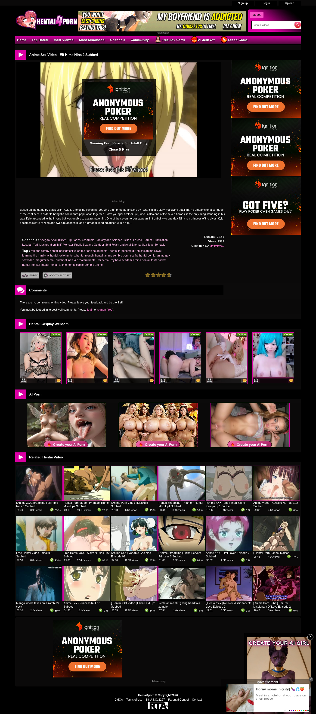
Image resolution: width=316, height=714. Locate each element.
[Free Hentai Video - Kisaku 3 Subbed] (39, 549)
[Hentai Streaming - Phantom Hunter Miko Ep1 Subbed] (181, 499)
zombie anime (94, 264)
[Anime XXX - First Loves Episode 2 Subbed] (229, 549)
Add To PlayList (60, 275)
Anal (54, 240)
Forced (137, 240)
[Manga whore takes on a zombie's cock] (39, 600)
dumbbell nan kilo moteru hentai (76, 260)
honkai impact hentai (44, 264)
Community (140, 40)
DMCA (119, 699)
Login (266, 3)
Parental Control (178, 699)
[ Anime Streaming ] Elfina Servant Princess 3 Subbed (179, 554)
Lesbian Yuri (30, 244)
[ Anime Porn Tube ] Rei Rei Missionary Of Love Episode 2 (272, 605)
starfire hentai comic (142, 255)
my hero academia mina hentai (130, 260)
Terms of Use (134, 699)
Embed (33, 275)
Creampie (88, 240)
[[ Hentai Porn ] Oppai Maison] (276, 549)
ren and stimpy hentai (44, 251)
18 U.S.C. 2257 (155, 699)
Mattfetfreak (217, 246)
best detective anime (72, 251)
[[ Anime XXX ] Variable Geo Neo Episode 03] (134, 549)
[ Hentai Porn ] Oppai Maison (271, 553)
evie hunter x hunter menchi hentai (81, 255)
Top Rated (40, 40)
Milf (59, 244)
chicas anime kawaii (149, 251)
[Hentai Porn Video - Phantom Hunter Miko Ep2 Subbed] (87, 499)
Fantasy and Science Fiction (114, 240)
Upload (289, 3)
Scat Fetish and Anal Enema (123, 244)
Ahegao (45, 240)
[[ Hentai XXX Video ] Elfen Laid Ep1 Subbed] (134, 600)
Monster (68, 244)
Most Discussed (92, 40)
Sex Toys (147, 244)
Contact (197, 699)
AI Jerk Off (206, 40)
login (90, 309)
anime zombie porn (116, 255)
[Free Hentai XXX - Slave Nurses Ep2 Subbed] (87, 549)
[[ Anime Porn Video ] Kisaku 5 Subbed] (134, 499)
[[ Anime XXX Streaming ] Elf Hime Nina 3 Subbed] (39, 499)
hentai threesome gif (122, 251)
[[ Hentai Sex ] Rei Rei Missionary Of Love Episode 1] (229, 600)
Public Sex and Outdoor (89, 244)
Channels (117, 40)
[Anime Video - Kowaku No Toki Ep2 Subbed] (276, 499)
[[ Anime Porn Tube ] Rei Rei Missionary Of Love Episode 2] (276, 600)
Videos (256, 14)
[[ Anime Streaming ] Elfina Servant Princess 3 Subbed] (181, 549)
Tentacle (160, 244)
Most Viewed (63, 40)
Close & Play (118, 149)
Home (21, 40)
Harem (147, 240)
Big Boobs (74, 240)
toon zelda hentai (97, 251)
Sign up (243, 3)
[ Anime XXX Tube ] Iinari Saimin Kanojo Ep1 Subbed (226, 504)
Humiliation (160, 240)
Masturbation (47, 244)
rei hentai (103, 260)
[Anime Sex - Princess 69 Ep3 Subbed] (87, 600)
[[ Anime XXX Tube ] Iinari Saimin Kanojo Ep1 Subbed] (229, 499)
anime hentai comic (71, 264)
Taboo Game (238, 40)
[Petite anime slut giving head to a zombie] (181, 600)
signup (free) (105, 309)
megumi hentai (45, 260)
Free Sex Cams (173, 40)
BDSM (62, 240)
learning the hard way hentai (40, 255)
